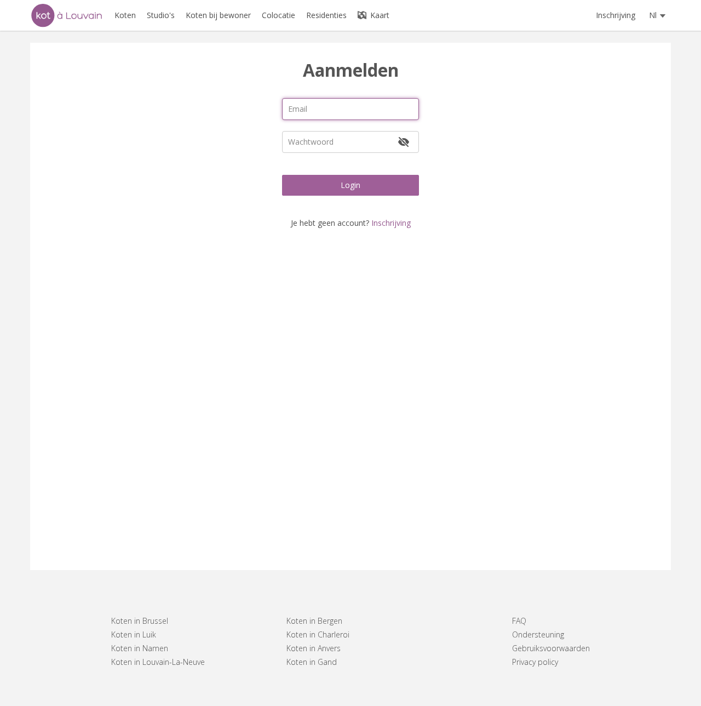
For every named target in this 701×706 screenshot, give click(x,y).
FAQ (519, 621)
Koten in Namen (139, 648)
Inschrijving (615, 15)
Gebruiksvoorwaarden (551, 648)
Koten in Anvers (313, 648)
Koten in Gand (311, 662)
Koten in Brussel (139, 621)
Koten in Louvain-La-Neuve (158, 662)
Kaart (378, 15)
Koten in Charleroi (317, 634)
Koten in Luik (133, 634)
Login (350, 185)
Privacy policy (535, 662)
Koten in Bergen (314, 621)
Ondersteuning (538, 634)
